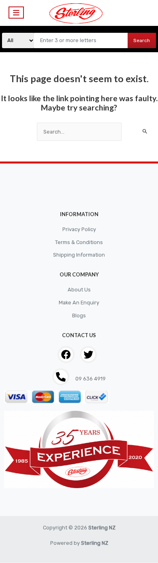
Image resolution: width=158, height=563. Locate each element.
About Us (79, 290)
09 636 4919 (90, 379)
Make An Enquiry (79, 303)
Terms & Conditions (79, 242)
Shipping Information (79, 255)
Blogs (79, 315)
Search (141, 40)
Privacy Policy (79, 229)
